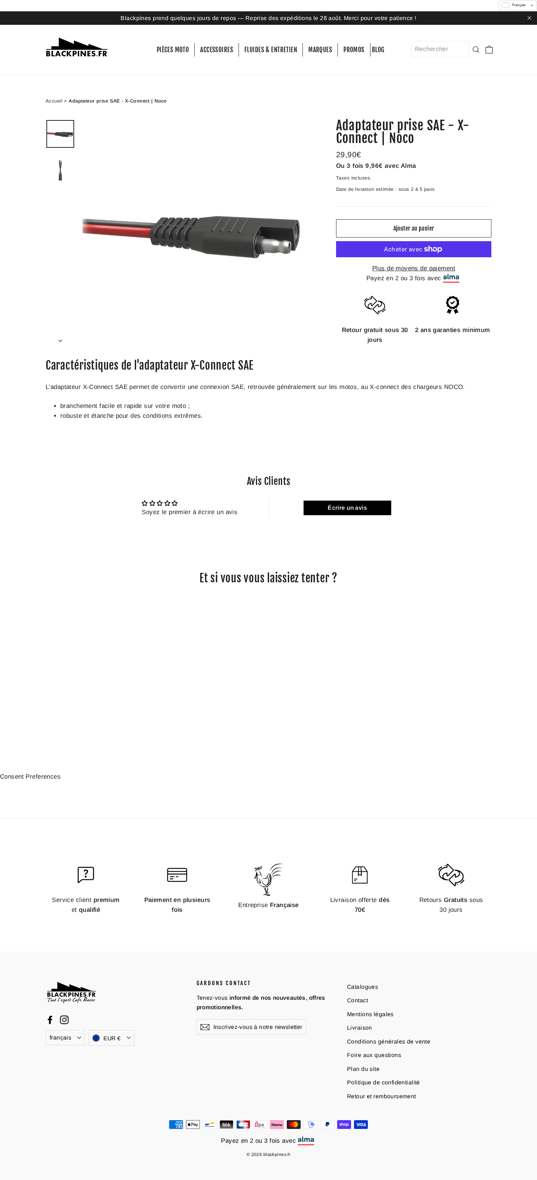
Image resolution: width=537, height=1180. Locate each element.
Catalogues (362, 986)
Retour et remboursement (381, 1096)
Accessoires (216, 50)
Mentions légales (370, 1014)
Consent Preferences (30, 776)
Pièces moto (173, 50)
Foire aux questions (374, 1055)
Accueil (54, 100)
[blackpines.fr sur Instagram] (64, 1020)
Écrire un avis (347, 508)
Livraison (359, 1028)
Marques (320, 50)
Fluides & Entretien (270, 50)
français (60, 1037)
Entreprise (268, 904)
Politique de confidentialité (383, 1082)
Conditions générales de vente (388, 1041)
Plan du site (363, 1068)
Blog (378, 50)
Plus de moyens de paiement (413, 268)
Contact (357, 1000)
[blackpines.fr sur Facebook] (50, 1020)
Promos (354, 50)
